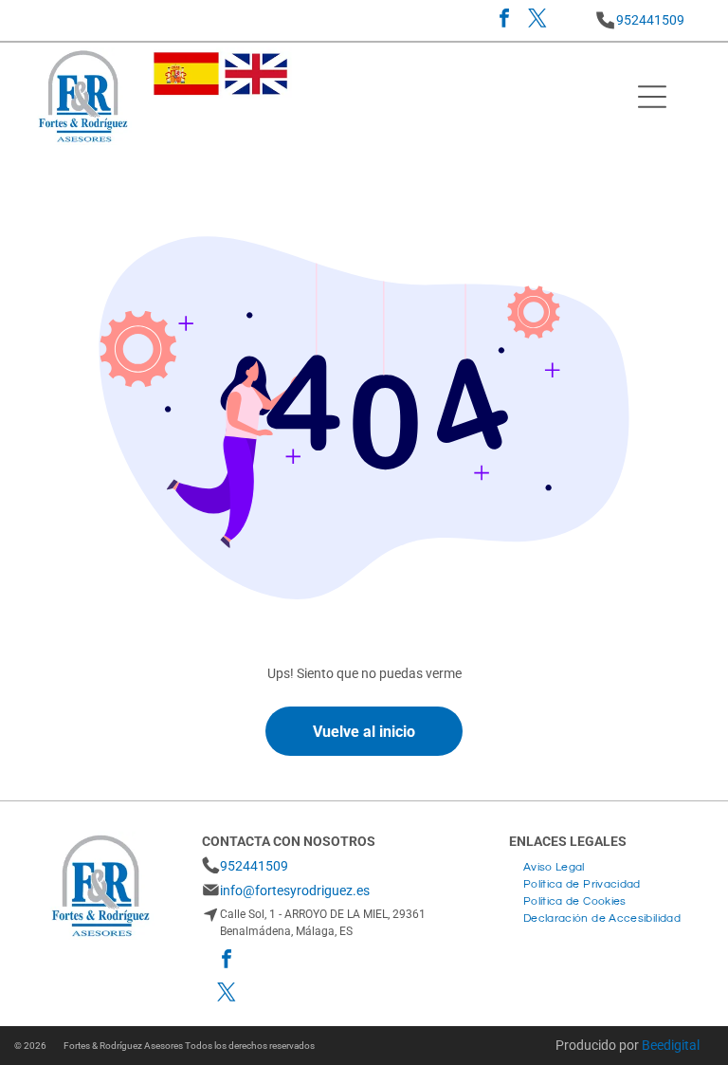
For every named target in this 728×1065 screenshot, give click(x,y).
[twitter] (537, 20)
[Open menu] (652, 97)
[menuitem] (554, 864)
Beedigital (671, 1045)
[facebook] (504, 20)
